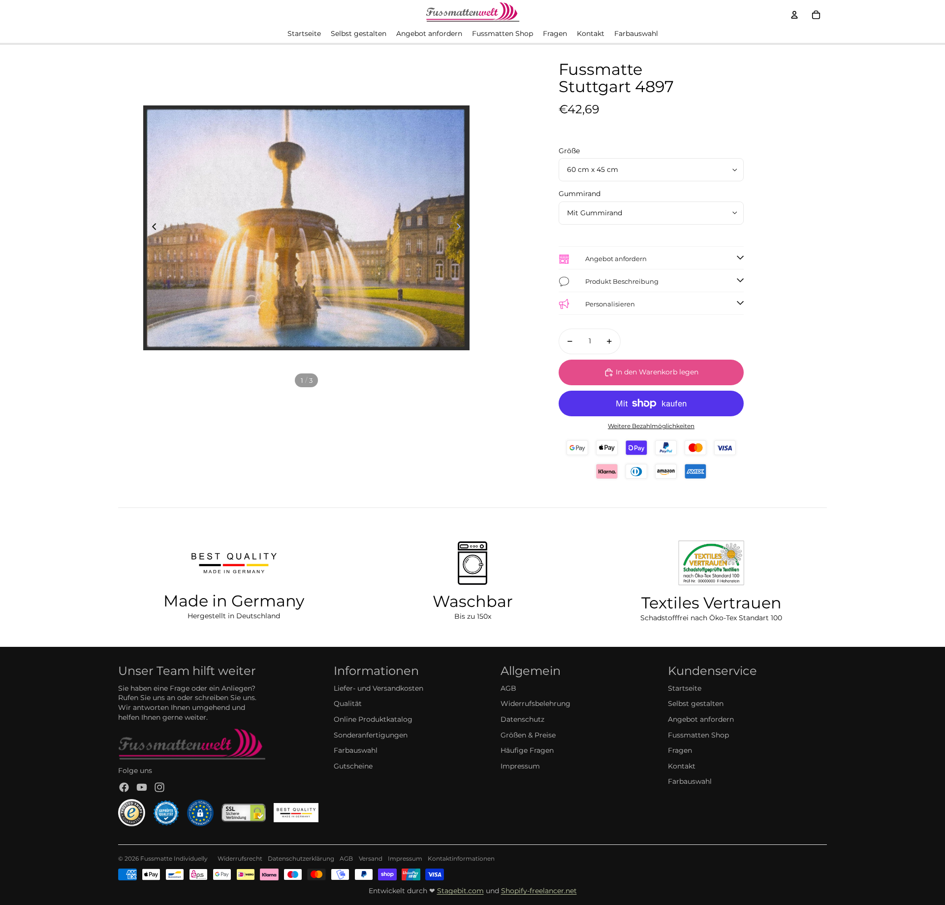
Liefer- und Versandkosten (378, 688)
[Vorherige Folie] (151, 228)
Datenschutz (522, 719)
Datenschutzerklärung (301, 858)
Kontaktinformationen (461, 858)
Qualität (348, 703)
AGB (508, 688)
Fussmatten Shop (698, 735)
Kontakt (681, 766)
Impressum (520, 766)
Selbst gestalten (696, 703)
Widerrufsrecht (240, 858)
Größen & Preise (528, 735)
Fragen (680, 750)
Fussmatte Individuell (172, 858)
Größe (569, 150)
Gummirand (579, 193)
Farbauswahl (356, 750)
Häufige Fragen (527, 750)
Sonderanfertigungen (371, 735)
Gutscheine (353, 766)
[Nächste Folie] (461, 228)
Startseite (684, 688)
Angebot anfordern (701, 719)
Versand (370, 858)
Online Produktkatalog (373, 719)
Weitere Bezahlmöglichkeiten (651, 426)
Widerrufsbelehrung (535, 703)
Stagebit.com (460, 890)
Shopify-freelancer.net (539, 890)
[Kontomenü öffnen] (794, 15)
